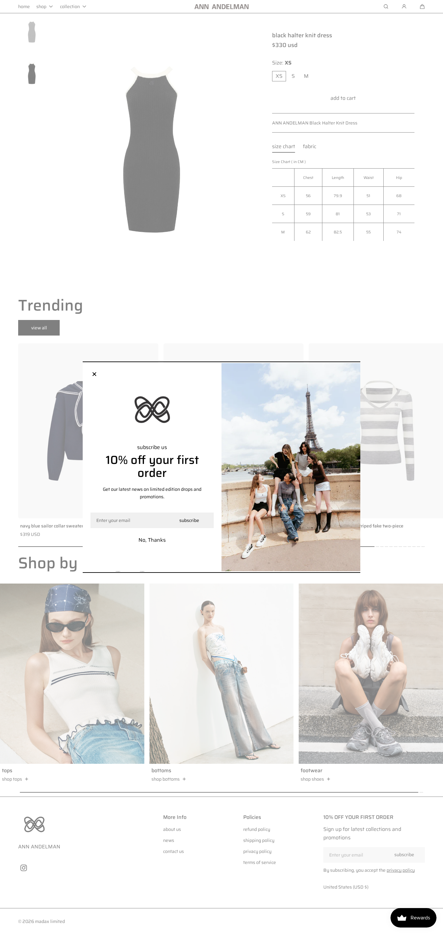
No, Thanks (152, 540)
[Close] (94, 375)
